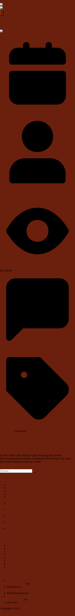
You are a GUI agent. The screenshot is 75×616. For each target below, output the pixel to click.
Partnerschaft (60, 427)
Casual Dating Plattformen (42, 599)
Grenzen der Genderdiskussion (46, 593)
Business (12, 545)
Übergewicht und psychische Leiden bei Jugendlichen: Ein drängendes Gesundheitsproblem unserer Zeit (39, 517)
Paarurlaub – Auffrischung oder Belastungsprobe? (34, 493)
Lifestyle (12, 557)
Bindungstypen (28, 427)
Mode (10, 564)
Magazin (12, 560)
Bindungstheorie (9, 427)
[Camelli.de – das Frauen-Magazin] (20, 4)
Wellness (12, 567)
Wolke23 (5, 191)
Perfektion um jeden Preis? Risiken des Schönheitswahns (38, 484)
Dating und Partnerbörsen (32, 602)
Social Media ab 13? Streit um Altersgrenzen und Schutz (38, 487)
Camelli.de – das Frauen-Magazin (39, 608)
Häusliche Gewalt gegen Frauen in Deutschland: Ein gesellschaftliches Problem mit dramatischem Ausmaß (36, 530)
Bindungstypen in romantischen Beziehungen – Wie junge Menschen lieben (32, 443)
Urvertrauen (6, 431)
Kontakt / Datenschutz (12, 611)
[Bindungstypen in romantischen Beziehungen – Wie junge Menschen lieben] (9, 31)
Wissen (30, 611)
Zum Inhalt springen (11, 1)
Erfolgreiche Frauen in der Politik (48, 583)
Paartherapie (44, 427)
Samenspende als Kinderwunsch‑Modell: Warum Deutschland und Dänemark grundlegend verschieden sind (39, 505)
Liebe (3, 34)
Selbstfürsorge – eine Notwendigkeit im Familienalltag (37, 490)
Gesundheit (13, 551)
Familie (11, 548)
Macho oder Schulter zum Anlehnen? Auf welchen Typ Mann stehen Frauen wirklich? (37, 588)
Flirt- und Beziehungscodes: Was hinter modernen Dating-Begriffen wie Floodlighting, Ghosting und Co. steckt (39, 511)
